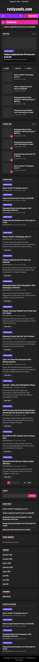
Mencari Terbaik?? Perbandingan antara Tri (8, 77)
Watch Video (33, 16)
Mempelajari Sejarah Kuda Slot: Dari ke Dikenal (8, 156)
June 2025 (6, 580)
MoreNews (30, 658)
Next (29, 482)
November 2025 (7, 559)
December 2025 (7, 555)
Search (5, 491)
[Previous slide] (33, 34)
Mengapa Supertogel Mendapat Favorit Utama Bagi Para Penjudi (8, 112)
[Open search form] (20, 16)
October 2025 (7, 563)
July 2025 (5, 576)
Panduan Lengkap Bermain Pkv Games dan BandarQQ (8, 89)
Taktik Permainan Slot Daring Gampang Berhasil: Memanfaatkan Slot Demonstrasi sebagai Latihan (19, 411)
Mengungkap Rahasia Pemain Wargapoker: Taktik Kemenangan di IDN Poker (8, 101)
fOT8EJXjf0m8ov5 (9, 59)
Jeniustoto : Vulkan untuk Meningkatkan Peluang (19, 385)
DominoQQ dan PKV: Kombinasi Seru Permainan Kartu (19, 437)
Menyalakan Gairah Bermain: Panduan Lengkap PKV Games (18, 462)
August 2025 (6, 571)
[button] (3, 16)
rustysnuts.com (19, 9)
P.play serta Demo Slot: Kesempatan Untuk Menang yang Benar (17, 360)
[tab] (8, 68)
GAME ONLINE (9, 51)
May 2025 (5, 584)
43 (24, 482)
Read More (8, 250)
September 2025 (8, 567)
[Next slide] (35, 34)
